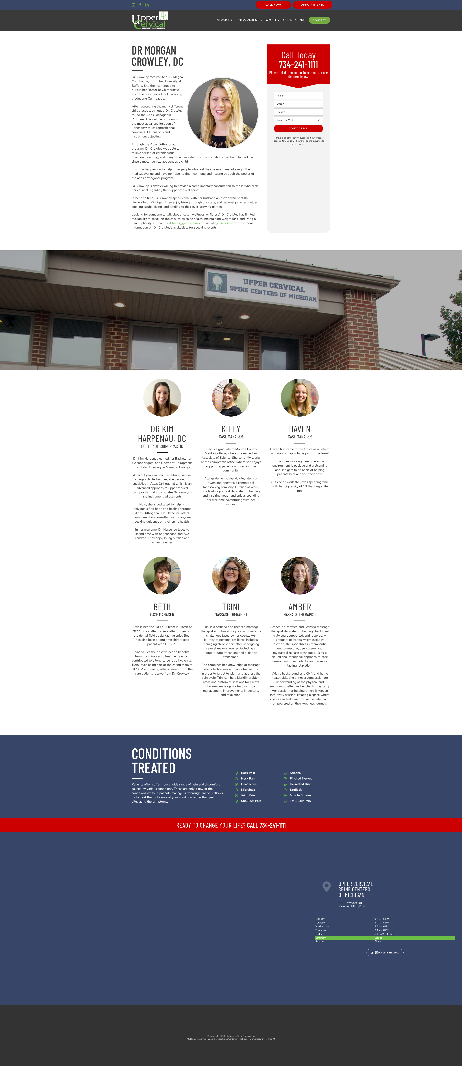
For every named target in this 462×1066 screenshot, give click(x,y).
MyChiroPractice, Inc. (244, 1036)
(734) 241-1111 (228, 223)
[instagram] (133, 5)
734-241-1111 (298, 64)
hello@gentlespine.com (188, 223)
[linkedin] (147, 5)
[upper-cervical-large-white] (150, 13)
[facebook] (140, 5)
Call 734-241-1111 (266, 825)
